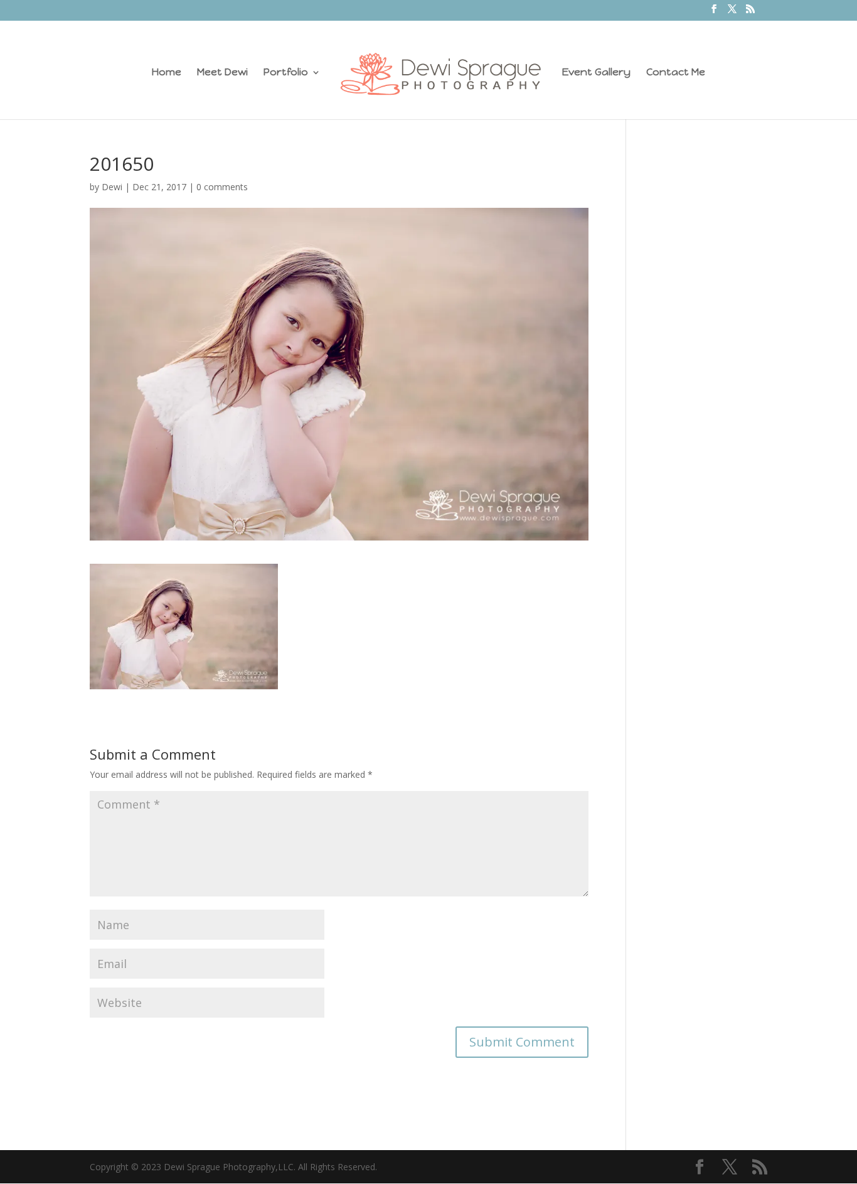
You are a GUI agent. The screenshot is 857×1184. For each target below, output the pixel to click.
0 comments (222, 187)
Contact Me (675, 73)
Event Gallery (596, 73)
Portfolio (285, 73)
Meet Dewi (222, 73)
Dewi (112, 187)
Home (166, 73)
